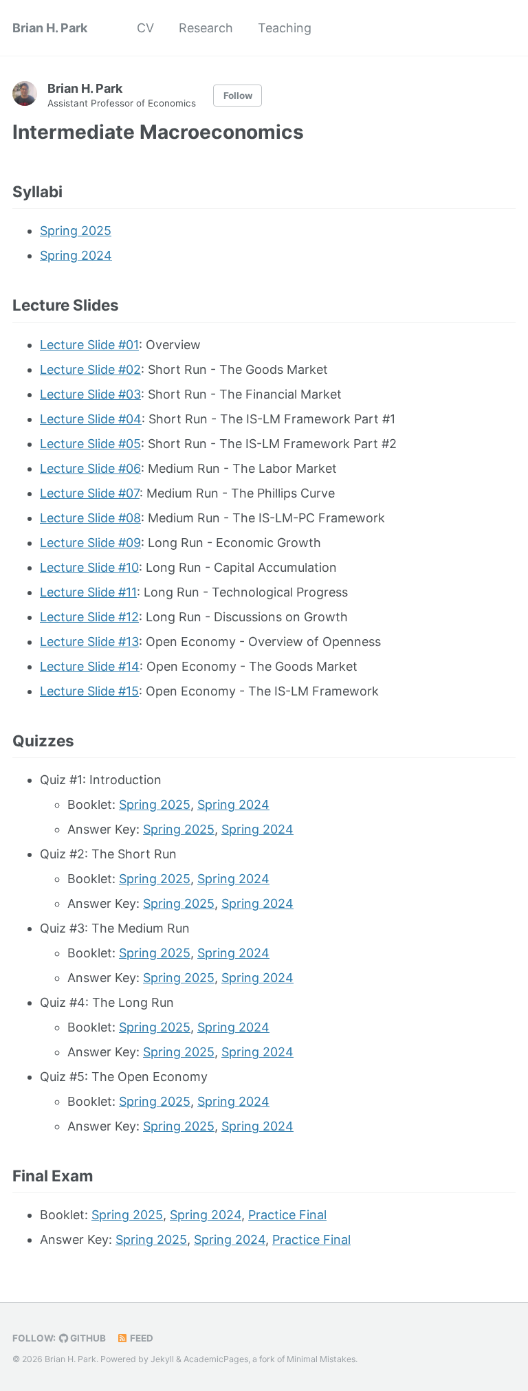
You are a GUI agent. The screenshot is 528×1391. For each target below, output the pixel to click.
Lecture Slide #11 (88, 592)
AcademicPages (216, 1359)
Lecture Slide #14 (90, 666)
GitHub (87, 1338)
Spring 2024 (76, 255)
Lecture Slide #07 (90, 493)
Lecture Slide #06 (90, 468)
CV (145, 28)
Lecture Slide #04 (91, 419)
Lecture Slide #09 (90, 542)
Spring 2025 (75, 230)
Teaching (284, 28)
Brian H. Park (49, 28)
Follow (237, 95)
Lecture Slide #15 (89, 691)
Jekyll (162, 1359)
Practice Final (287, 1215)
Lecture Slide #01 (89, 344)
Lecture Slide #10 (89, 567)
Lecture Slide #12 (89, 617)
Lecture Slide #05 (90, 443)
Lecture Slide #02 (90, 369)
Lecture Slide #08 (90, 518)
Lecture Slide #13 (89, 641)
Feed (140, 1338)
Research (206, 28)
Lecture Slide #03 (90, 394)
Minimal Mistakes (321, 1359)
